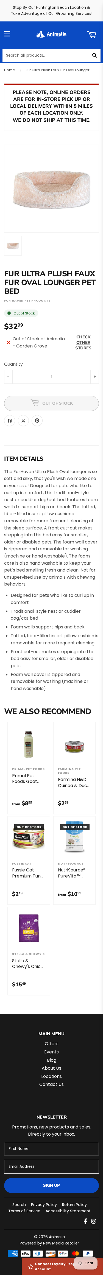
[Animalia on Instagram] (93, 1222)
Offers (52, 1044)
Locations (51, 1076)
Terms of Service (24, 1211)
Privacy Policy (44, 1204)
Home (9, 70)
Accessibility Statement (68, 1211)
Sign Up (51, 1185)
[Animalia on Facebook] (85, 1222)
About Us (51, 1068)
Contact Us (51, 1084)
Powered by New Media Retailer (49, 1243)
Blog (51, 1060)
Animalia (57, 1237)
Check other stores (83, 342)
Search (19, 1204)
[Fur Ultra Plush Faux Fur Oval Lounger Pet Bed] (13, 246)
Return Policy (74, 1204)
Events (51, 1052)
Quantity (13, 364)
